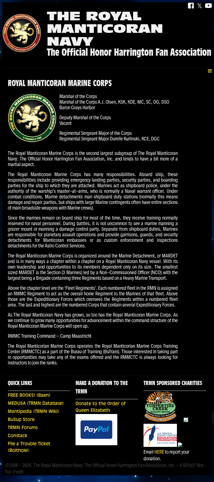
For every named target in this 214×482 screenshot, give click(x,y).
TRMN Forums (23, 428)
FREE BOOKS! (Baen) (29, 395)
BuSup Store (21, 420)
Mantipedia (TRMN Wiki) (33, 412)
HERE (159, 451)
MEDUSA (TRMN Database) (36, 403)
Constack (17, 436)
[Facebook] (191, 6)
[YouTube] (208, 6)
